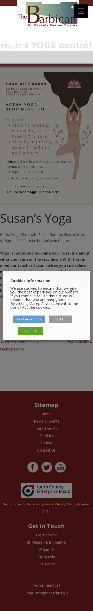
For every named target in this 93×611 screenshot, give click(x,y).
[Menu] (81, 11)
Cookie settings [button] (29, 319)
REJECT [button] (61, 319)
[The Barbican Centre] (48, 15)
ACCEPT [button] (30, 330)
